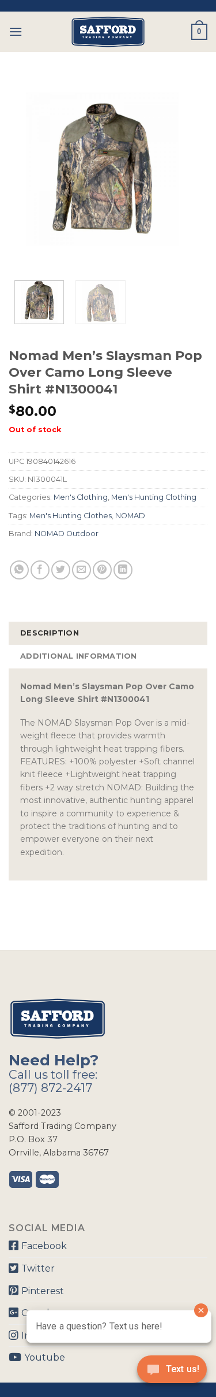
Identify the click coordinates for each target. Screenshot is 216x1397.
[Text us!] (172, 1372)
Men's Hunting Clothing (153, 497)
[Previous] (27, 169)
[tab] (108, 633)
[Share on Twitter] (60, 569)
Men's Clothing (81, 497)
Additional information (78, 656)
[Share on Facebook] (40, 569)
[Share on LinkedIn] (122, 569)
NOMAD (130, 515)
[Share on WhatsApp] (19, 569)
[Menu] (15, 31)
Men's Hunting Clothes (70, 515)
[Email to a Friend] (81, 569)
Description (49, 633)
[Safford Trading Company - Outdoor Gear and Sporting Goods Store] (108, 32)
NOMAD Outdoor (66, 533)
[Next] (189, 169)
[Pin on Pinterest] (102, 569)
